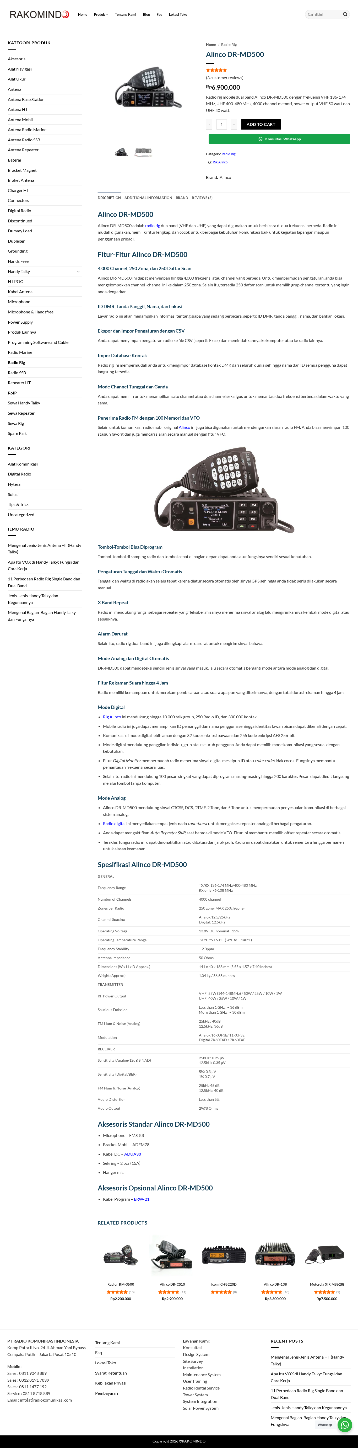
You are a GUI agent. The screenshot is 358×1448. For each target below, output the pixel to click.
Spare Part (17, 433)
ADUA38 (132, 1153)
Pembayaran (106, 1393)
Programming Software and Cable (38, 342)
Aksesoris (16, 58)
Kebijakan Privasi (110, 1382)
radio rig (152, 225)
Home (82, 14)
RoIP (12, 392)
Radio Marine (20, 352)
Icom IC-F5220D (224, 1284)
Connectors (18, 200)
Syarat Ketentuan (111, 1372)
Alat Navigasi (20, 68)
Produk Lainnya (22, 331)
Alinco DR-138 (275, 1284)
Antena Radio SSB (24, 139)
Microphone (19, 301)
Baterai (14, 159)
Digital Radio (19, 210)
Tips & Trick (18, 504)
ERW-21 (141, 1198)
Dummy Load (20, 230)
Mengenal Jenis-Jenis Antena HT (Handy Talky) (44, 548)
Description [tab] (109, 198)
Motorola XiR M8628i (327, 1284)
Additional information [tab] (148, 198)
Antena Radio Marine (27, 129)
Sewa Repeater (21, 412)
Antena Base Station (26, 99)
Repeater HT (19, 382)
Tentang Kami (125, 14)
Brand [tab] (182, 198)
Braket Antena (21, 180)
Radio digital (114, 823)
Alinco (225, 177)
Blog (146, 14)
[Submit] (345, 14)
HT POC (15, 281)
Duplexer (16, 240)
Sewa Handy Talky (24, 402)
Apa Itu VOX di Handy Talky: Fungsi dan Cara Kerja (43, 565)
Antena (14, 89)
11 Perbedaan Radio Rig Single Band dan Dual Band (44, 582)
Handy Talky (19, 271)
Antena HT (18, 109)
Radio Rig (16, 362)
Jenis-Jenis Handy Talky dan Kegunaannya (33, 599)
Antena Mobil (20, 119)
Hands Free (18, 261)
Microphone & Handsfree (30, 311)
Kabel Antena (20, 291)
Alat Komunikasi (23, 463)
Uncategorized (21, 514)
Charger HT (18, 190)
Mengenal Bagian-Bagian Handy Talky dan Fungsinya (42, 616)
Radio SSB (17, 372)
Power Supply (20, 321)
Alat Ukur (16, 78)
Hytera (14, 484)
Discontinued (20, 220)
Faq (159, 14)
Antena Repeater (23, 149)
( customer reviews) (224, 77)
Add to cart (261, 124)
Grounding (18, 250)
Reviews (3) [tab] (202, 198)
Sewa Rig (16, 423)
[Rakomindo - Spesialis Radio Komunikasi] (38, 14)
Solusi (13, 494)
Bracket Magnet (22, 170)
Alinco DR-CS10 (172, 1284)
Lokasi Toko (178, 14)
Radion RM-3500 (120, 1284)
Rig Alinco (220, 162)
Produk (99, 14)
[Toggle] (78, 271)
